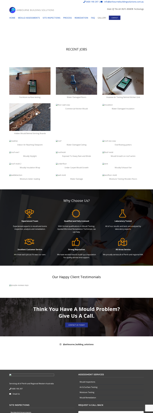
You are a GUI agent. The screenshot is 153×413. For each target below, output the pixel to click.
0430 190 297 (92, 1)
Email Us (16, 394)
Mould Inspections (87, 382)
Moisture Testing (87, 392)
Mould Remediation (88, 397)
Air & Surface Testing (88, 387)
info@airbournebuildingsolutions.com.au (124, 1)
